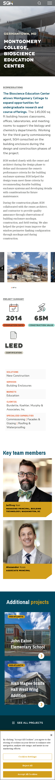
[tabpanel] (27, 267)
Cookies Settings (27, 756)
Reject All (27, 765)
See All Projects (29, 722)
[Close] (51, 735)
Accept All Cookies (27, 774)
